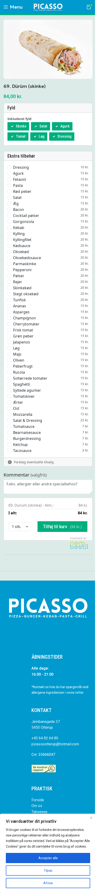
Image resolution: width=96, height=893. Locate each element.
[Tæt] (91, 817)
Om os (36, 806)
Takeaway (39, 812)
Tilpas (48, 870)
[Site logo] (48, 6)
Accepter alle (48, 858)
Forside (37, 800)
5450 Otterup (42, 727)
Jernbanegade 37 (45, 721)
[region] (48, 853)
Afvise (48, 883)
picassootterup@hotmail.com (55, 744)
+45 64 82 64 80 (44, 738)
